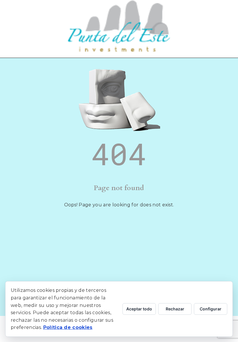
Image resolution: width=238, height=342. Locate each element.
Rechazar (175, 308)
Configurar (210, 308)
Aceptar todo (139, 308)
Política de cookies (68, 327)
